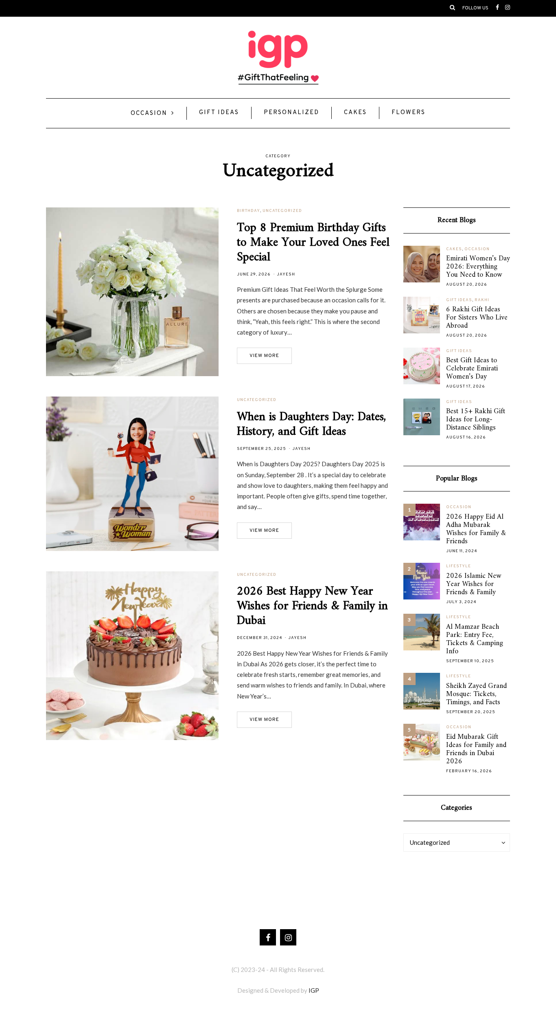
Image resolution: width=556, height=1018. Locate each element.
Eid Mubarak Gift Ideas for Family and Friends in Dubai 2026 (476, 749)
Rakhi (482, 300)
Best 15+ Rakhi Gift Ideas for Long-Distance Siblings (475, 420)
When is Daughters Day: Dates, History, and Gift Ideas (311, 424)
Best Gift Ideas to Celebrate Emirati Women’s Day (472, 369)
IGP (314, 990)
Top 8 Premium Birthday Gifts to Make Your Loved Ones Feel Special (313, 242)
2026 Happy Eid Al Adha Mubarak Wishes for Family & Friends (476, 529)
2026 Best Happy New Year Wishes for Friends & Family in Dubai (312, 606)
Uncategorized (282, 211)
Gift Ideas (219, 113)
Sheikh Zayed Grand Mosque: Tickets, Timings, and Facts (476, 694)
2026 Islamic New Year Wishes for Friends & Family (473, 584)
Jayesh (286, 274)
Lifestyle (458, 566)
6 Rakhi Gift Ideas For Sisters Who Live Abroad (477, 318)
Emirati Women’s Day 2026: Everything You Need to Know (478, 267)
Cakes (355, 113)
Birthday (248, 211)
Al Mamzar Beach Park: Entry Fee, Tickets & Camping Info (474, 639)
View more (264, 356)
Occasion (149, 113)
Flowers (408, 113)
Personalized (291, 113)
